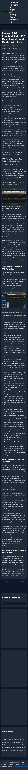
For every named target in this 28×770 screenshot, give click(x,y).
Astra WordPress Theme (21, 766)
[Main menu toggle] (21, 12)
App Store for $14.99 (19, 135)
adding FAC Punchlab (13, 569)
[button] (25, 12)
